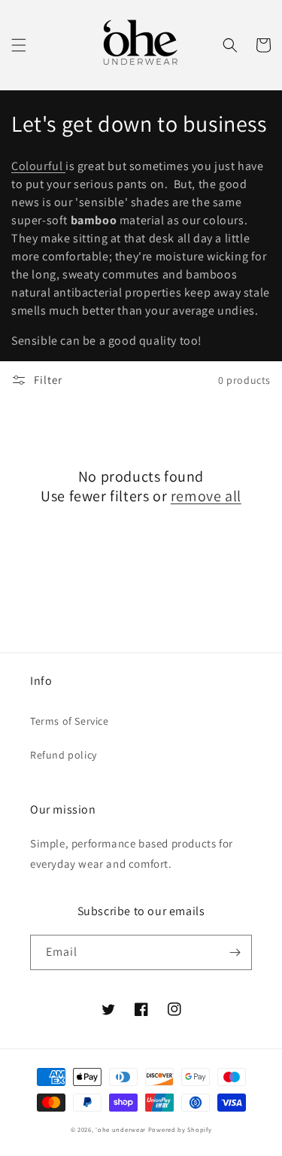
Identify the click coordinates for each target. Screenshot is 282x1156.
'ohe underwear (121, 1129)
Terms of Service (69, 721)
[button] (18, 45)
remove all (206, 496)
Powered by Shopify (180, 1129)
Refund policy (63, 755)
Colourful (38, 166)
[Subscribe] (234, 952)
